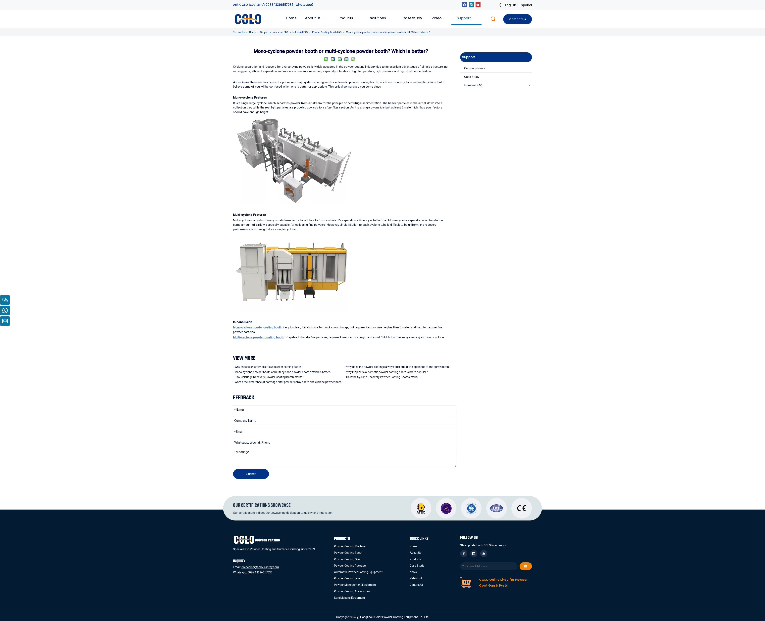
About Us (415, 552)
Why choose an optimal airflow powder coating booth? (268, 366)
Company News (474, 68)
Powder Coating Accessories (352, 591)
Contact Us (517, 19)
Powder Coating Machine (350, 546)
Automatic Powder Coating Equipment (358, 572)
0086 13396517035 (279, 5)
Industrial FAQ (473, 85)
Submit (251, 474)
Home (413, 546)
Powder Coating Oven (347, 559)
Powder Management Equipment (355, 584)
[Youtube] (478, 4)
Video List (416, 578)
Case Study (471, 77)
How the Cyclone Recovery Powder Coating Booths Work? (382, 377)
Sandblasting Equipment (349, 597)
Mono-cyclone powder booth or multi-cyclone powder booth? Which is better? (283, 372)
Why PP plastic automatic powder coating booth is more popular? (387, 372)
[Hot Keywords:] (493, 19)
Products (415, 559)
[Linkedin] (471, 4)
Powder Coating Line (347, 578)
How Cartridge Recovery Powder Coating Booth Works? (269, 377)
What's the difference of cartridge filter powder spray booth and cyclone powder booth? (289, 382)
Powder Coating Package (350, 565)
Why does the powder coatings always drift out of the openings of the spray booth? (398, 366)
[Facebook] (464, 4)
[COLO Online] (465, 582)
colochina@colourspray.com (260, 567)
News (413, 572)
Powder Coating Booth (348, 552)
